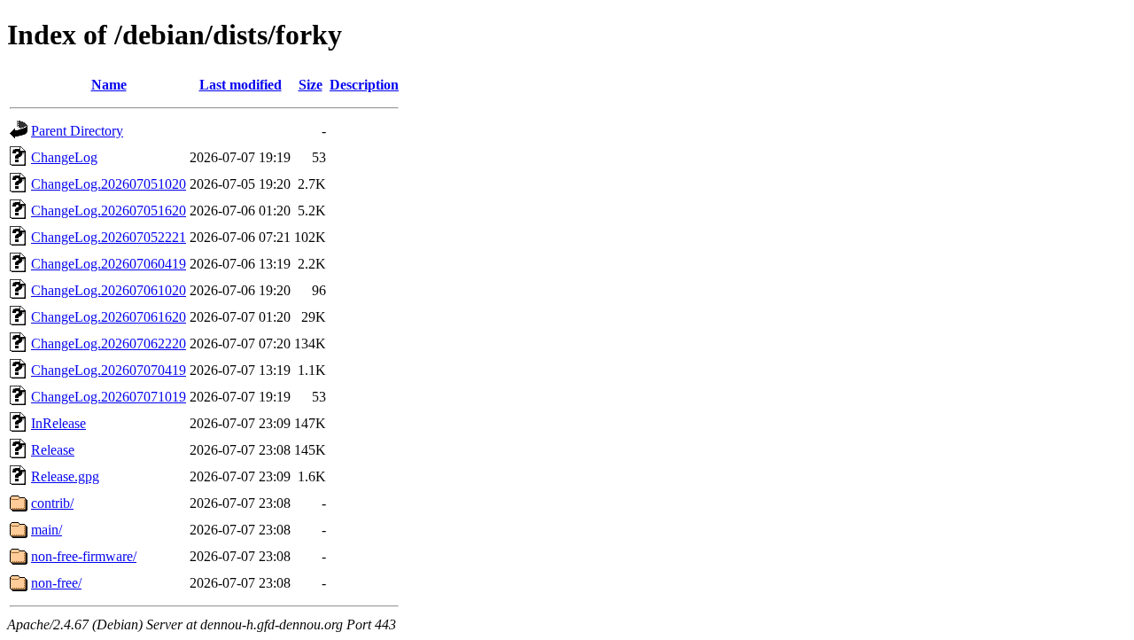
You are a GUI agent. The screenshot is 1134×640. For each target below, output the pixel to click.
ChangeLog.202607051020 (108, 183)
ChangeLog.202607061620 (108, 316)
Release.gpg (65, 476)
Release (52, 449)
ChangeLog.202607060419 (108, 263)
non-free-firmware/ (83, 556)
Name (109, 84)
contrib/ (52, 503)
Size (310, 84)
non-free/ (56, 582)
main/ (46, 529)
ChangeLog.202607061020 (108, 290)
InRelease (58, 423)
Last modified (240, 84)
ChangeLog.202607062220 (108, 343)
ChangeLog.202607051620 (108, 210)
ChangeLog (64, 157)
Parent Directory (77, 130)
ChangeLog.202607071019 (108, 396)
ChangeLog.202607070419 (108, 370)
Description (364, 84)
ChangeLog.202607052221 (108, 237)
